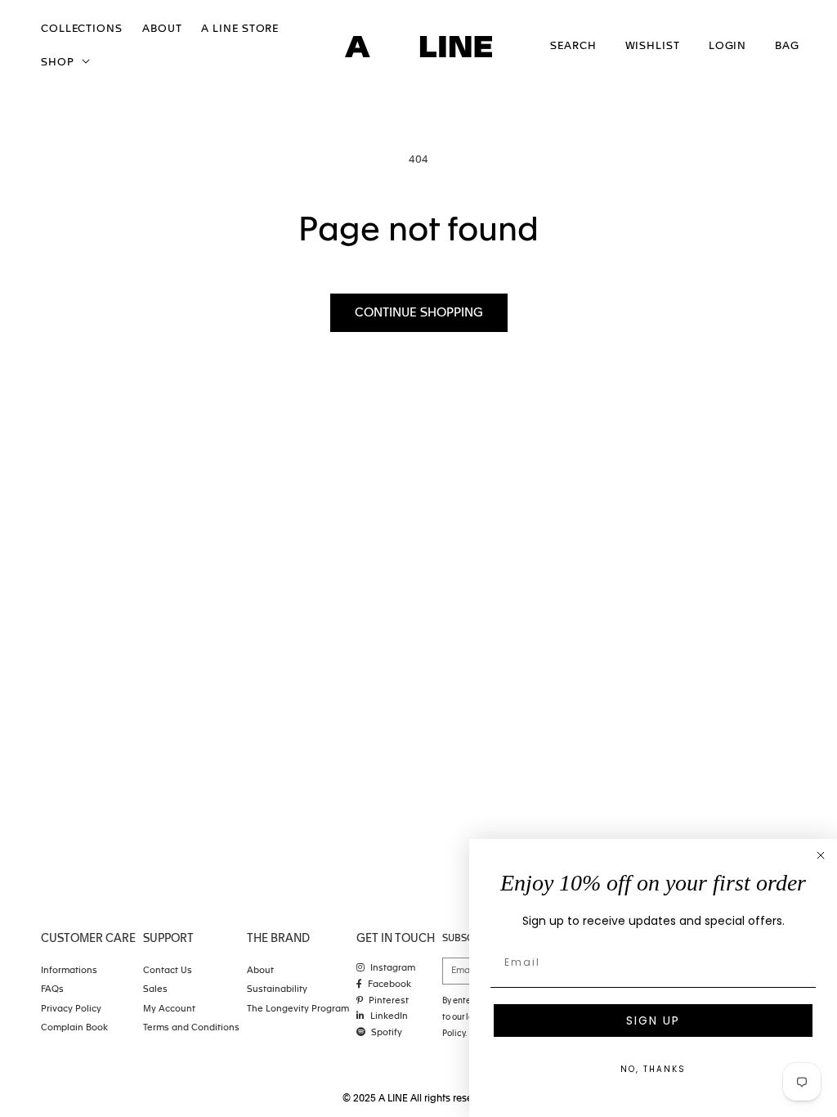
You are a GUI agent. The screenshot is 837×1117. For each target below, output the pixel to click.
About (260, 971)
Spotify (386, 1033)
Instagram (392, 968)
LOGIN (728, 46)
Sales (155, 989)
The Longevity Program (298, 1009)
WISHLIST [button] (652, 46)
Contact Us (167, 971)
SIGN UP (653, 1020)
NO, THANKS (653, 1069)
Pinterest (389, 1001)
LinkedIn (389, 1016)
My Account (169, 1009)
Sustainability (277, 989)
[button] (63, 63)
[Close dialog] (820, 855)
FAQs (52, 989)
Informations (69, 971)
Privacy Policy (71, 1009)
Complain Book (74, 1028)
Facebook (389, 984)
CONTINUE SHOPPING (419, 313)
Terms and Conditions (191, 1028)
